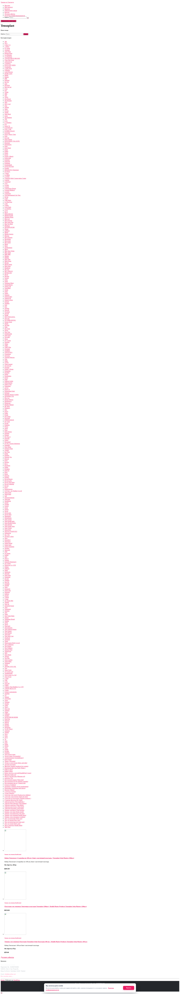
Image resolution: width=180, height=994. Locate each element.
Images (6, 77)
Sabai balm (7, 494)
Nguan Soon (8, 322)
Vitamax (6, 710)
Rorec (6, 474)
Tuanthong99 (8, 673)
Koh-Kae (7, 161)
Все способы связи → (7, 976)
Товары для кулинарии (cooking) (14, 817)
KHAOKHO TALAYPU (12, 141)
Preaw (6, 427)
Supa (6, 587)
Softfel (6, 555)
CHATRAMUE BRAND (12, 58)
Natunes (6, 295)
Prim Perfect (8, 432)
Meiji (6, 246)
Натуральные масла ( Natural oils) (15, 783)
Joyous (6, 111)
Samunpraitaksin (9, 497)
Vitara (6, 712)
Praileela (7, 425)
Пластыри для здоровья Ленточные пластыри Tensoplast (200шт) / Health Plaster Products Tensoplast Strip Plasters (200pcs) (45, 906)
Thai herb (7, 626)
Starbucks (7, 572)
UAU (6, 682)
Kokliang (7, 163)
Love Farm (7, 207)
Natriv (6, 293)
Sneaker (6, 548)
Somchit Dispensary (10, 562)
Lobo (6, 204)
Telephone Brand (9, 619)
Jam (5, 95)
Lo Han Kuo (8, 202)
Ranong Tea (8, 457)
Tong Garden (8, 660)
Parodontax (7, 376)
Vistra (6, 705)
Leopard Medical (9, 190)
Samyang (7, 499)
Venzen (6, 697)
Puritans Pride (8, 448)
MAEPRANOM (9, 227)
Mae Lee (7, 219)
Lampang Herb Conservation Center (15, 178)
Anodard (7, 50)
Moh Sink (7, 259)
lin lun (6, 197)
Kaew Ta (7, 126)
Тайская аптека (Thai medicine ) (14, 802)
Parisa (6, 374)
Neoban (6, 308)
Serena (6, 509)
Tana (5, 607)
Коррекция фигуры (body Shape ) (15, 768)
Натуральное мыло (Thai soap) (14, 780)
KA (5, 124)
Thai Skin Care (9, 636)
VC (5, 695)
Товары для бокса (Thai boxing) (14, 810)
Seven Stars (7, 514)
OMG (6, 345)
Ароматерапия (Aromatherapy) (14, 758)
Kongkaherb (8, 165)
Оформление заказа (10, 10)
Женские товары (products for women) (16, 766)
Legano (6, 187)
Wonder (6, 726)
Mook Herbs (8, 264)
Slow (6, 538)
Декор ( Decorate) (9, 761)
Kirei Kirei (7, 148)
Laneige (6, 180)
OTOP (6, 362)
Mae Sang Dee (8, 222)
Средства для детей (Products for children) (17, 795)
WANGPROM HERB (11, 717)
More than (7, 266)
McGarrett (7, 242)
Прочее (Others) (9, 790)
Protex (6, 440)
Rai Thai (7, 452)
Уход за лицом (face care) (12, 820)
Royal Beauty (8, 479)
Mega (6, 244)
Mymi (6, 274)
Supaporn (7, 589)
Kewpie (6, 138)
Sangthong (7, 501)
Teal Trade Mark (9, 616)
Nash (6, 291)
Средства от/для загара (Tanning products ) (17, 798)
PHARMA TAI (9, 396)
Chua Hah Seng (9, 60)
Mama (6, 232)
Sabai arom (7, 492)
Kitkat (6, 151)
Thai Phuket (8, 633)
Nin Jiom (7, 329)
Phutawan (7, 403)
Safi (5, 496)
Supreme (7, 592)
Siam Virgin (8, 528)
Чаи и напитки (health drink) (13, 825)
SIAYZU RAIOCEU (10, 531)
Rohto (6, 467)
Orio (5, 359)
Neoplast (7, 312)
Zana (6, 742)
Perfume (6, 393)
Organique (7, 354)
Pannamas (7, 371)
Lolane (6, 205)
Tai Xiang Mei (8, 601)
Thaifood (7, 638)
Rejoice (6, 462)
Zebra (6, 744)
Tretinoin (7, 663)
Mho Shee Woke (9, 251)
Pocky (6, 411)
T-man (6, 599)
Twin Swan (7, 677)
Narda (6, 290)
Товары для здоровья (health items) (15, 815)
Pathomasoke (8, 383)
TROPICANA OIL (10, 666)
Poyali (6, 423)
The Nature (7, 646)
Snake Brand (8, 543)
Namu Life (7, 286)
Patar (6, 379)
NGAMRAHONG (10, 320)
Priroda (6, 435)
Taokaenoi (7, 609)
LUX (6, 210)
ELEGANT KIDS (10, 65)
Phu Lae (6, 398)
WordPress (16, 980)
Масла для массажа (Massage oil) (14, 776)
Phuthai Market (9, 405)
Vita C (6, 707)
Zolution (7, 753)
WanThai (7, 719)
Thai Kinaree (8, 628)
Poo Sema (7, 416)
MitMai (6, 258)
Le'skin (6, 185)
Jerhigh (6, 107)
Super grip (7, 590)
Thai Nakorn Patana (10, 629)
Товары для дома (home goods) (14, 812)
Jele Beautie (8, 100)
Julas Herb (7, 114)
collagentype (8, 62)
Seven (6, 511)
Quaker (6, 450)
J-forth (6, 92)
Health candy (8, 73)
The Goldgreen (9, 644)
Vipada (6, 704)
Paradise (6, 372)
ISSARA (7, 85)
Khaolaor (7, 143)
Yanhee (6, 732)
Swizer (6, 595)
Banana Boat (8, 53)
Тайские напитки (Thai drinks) (14, 805)
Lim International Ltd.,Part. (12, 195)
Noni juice (7, 335)
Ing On (6, 82)
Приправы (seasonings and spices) (14, 788)
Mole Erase (7, 261)
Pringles (6, 433)
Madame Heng (8, 217)
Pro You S (7, 437)
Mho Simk (7, 252)
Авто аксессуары (9, 754)
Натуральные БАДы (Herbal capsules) (16, 781)
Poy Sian (7, 421)
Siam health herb (9, 521)
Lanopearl (7, 182)
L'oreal (6, 173)
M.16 (6, 212)
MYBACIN (8, 273)
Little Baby (7, 200)
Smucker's (7, 541)
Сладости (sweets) (10, 791)
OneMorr (7, 350)
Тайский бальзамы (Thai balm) (14, 808)
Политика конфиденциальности (14, 15)
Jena (5, 106)
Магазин (7, 5)
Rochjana (7, 465)
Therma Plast (8, 649)
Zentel (6, 749)
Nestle (6, 315)
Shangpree (7, 516)
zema (6, 747)
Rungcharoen (8, 489)
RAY (6, 460)
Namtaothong (8, 285)
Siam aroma (8, 519)
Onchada (7, 349)
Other (6, 361)
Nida (5, 327)
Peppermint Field (9, 391)
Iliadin (6, 75)
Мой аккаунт (8, 7)
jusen (6, 116)
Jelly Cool (7, 104)
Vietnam (6, 702)
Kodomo (7, 160)
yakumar (7, 731)
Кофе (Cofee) (8, 769)
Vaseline (6, 693)
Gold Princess (8, 72)
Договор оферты (9, 14)
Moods (6, 263)
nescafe (6, 313)
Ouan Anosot (8, 364)
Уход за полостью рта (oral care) (14, 822)
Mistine (6, 256)
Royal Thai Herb (9, 482)
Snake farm (7, 545)
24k (5, 41)
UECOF (7, 683)
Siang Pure (7, 530)
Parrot (6, 378)
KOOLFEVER (9, 166)
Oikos (6, 344)
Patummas (7, 386)
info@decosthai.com (10, 974)
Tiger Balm (7, 655)
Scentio (6, 504)
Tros (5, 668)
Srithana (6, 568)
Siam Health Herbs (10, 523)
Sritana (6, 567)
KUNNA (7, 171)
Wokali (6, 724)
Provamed (7, 442)
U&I (5, 680)
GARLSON (8, 68)
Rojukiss (7, 469)
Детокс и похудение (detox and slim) (15, 763)
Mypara (6, 276)
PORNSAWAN (9, 420)
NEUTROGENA (9, 317)
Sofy (5, 557)
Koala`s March (8, 156)
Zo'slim (6, 751)
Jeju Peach (7, 99)
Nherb (6, 323)
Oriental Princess (9, 357)
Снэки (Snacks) (9, 793)
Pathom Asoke (8, 381)
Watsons (6, 720)
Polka (6, 413)
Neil (5, 305)
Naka (6, 280)
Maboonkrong (8, 214)
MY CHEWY (8, 271)
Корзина (7, 9)
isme (5, 84)
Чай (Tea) (7, 827)
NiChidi (6, 325)
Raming (6, 455)
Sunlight (6, 584)
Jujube (6, 112)
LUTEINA (7, 209)
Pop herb (7, 418)
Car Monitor (8, 55)
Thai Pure (7, 634)
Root (5, 472)
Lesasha (6, 192)
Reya (6, 464)
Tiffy (5, 653)
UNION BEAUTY (10, 688)
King (6, 146)
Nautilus (6, 303)
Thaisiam (7, 639)
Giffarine (7, 70)
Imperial (6, 80)
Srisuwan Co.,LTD (10, 565)
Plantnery (7, 408)
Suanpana (7, 577)
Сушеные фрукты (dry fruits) (13, 800)
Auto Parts (7, 51)
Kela (5, 136)
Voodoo (6, 715)
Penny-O (7, 389)
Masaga (6, 236)
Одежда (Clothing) (10, 785)
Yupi (5, 741)
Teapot (6, 617)
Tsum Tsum (7, 670)
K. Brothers (7, 122)
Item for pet (7, 87)
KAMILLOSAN (9, 131)
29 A (5, 43)
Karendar (7, 133)
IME (5, 78)
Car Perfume (8, 57)
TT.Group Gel (8, 671)
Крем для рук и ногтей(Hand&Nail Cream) (17, 773)
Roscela (6, 475)
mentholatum (8, 247)
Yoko (6, 736)
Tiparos (6, 656)
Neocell (6, 310)
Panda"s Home (8, 369)
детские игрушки (10, 764)
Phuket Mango (8, 399)
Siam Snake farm (9, 526)
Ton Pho (7, 658)
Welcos (6, 722)
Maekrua (7, 225)
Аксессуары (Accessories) (12, 756)
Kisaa (6, 149)
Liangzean (7, 193)
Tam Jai (6, 604)
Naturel (6, 301)
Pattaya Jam (8, 384)
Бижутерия (8, 759)
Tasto (6, 614)
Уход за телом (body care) (12, 824)
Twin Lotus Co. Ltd (10, 675)
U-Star (6, 678)
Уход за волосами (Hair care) (13, 818)
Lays (5, 183)
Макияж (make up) (10, 775)
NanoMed (7, 288)
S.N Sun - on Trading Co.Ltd (13, 491)
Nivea (6, 330)
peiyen (6, 388)
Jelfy (5, 102)
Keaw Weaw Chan (10, 134)
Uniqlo (6, 690)
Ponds (6, 415)
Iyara (6, 89)
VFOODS (7, 698)
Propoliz (6, 438)
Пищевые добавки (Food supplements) (16, 786)
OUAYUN (7, 366)
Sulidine (6, 580)
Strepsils (6, 573)
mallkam (7, 231)
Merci (6, 249)
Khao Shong (8, 139)
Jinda (6, 109)
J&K (5, 94)
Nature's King (8, 300)
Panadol (6, 367)
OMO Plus (7, 347)
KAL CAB (7, 129)
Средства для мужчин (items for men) (16, 796)
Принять (128, 988)
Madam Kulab (8, 215)
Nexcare (6, 318)
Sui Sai (6, 579)
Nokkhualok (8, 334)
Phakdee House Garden (11, 394)
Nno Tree (7, 332)
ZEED (6, 746)
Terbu (6, 622)
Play (5, 410)
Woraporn (7, 727)
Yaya (6, 734)
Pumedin (7, 445)
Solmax (6, 560)
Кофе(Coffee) (8, 771)
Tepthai (6, 621)
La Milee (7, 175)
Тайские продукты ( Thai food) (14, 807)
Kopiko (6, 168)
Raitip (6, 454)
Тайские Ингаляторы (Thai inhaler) (15, 803)
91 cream (7, 48)
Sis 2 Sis (7, 535)
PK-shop (7, 406)
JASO (6, 97)
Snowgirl (7, 550)
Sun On (6, 582)
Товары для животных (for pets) (14, 813)
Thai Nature (8, 631)
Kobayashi (7, 158)
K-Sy (6, 121)
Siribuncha (7, 533)
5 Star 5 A (7, 45)
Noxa (6, 339)
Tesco (6, 624)
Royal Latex (8, 481)
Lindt (6, 198)
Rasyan (6, 459)
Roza (6, 487)
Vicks (6, 700)
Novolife (7, 337)
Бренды (6, 12)
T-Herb (6, 597)
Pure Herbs (7, 447)
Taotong (6, 611)
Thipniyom (7, 651)
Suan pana (7, 575)
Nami (6, 281)
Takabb (6, 602)
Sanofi (6, 503)
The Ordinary (8, 648)
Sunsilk (6, 585)
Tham (6, 641)
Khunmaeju (7, 144)
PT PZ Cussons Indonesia (12, 443)
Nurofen (6, 342)
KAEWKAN (8, 127)
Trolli (6, 665)
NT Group (7, 340)
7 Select (6, 46)
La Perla (6, 176)
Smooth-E (7, 540)
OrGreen (7, 356)
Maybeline (7, 239)
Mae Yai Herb (8, 224)
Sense (6, 508)
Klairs (6, 153)
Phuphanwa (8, 401)
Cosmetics (7, 63)
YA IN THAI (8, 729)
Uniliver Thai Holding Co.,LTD (14, 687)
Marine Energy (8, 234)
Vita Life (7, 709)
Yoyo (6, 737)
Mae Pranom (8, 220)
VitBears (7, 714)
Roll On (6, 470)
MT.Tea (6, 269)
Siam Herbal (8, 524)
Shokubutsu (8, 518)
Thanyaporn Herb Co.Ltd (12, 643)
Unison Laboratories (10, 692)
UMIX (6, 685)
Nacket (6, 278)
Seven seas (7, 513)
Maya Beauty (8, 237)
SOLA (6, 558)
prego (6, 428)
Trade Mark (7, 661)
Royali (6, 486)
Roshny (6, 477)
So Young (7, 553)
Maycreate (7, 241)
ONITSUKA (8, 352)
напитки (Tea (8, 778)
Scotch (6, 506)
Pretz (6, 430)
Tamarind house (9, 606)
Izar (5, 90)
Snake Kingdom (9, 546)
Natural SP (7, 298)
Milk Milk (7, 254)
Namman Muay (9, 283)
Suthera (6, 594)
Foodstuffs (7, 67)
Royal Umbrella (9, 484)
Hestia (2, 980)
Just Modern (8, 117)
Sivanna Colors (9, 536)
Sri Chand (7, 563)
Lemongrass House (10, 188)
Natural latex (8, 296)
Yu (5, 739)
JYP (5, 119)
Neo (5, 307)
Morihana (7, 268)
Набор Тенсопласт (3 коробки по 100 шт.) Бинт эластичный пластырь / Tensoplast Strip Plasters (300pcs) (39, 858)
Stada (6, 570)
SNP (5, 552)
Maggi (6, 229)
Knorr (6, 155)
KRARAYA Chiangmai (11, 170)
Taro (5, 612)
